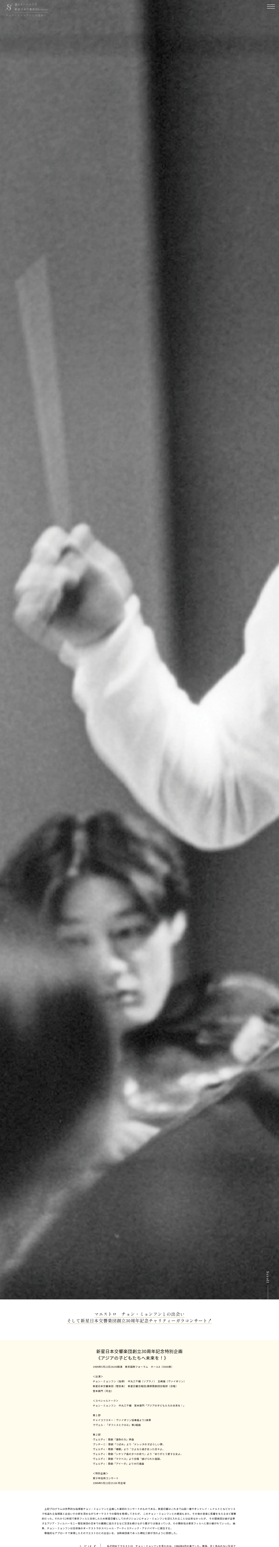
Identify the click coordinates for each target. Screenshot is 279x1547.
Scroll (268, 1276)
